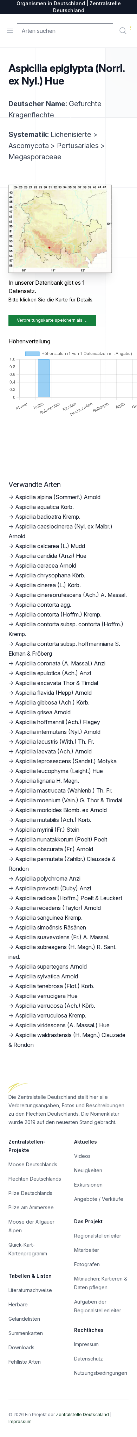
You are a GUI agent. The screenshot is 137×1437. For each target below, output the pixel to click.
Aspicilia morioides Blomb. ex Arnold (61, 810)
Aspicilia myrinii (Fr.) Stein (47, 829)
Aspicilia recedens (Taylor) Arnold (58, 907)
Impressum (86, 1344)
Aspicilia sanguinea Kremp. (49, 917)
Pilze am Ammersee (31, 1207)
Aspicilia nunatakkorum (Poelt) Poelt (61, 839)
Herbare (18, 1304)
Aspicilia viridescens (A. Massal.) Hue (62, 1025)
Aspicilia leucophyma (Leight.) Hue (59, 770)
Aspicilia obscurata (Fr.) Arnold (54, 849)
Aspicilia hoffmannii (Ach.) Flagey (57, 721)
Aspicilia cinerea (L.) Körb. (48, 585)
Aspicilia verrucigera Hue (46, 995)
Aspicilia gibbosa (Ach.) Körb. (52, 702)
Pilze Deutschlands (30, 1193)
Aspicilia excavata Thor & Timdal (56, 682)
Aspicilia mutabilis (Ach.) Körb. (53, 819)
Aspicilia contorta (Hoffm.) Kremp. (58, 614)
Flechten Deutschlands (34, 1179)
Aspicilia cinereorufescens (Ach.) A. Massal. (71, 594)
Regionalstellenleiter (97, 1236)
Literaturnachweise (30, 1290)
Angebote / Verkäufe (98, 1199)
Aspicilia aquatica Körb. (44, 506)
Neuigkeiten (88, 1170)
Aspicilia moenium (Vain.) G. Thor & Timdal (68, 800)
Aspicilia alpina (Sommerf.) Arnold (57, 497)
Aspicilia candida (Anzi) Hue (50, 555)
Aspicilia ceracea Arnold (45, 565)
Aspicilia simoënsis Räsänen (50, 927)
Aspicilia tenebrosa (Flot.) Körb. (54, 986)
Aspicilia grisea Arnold (43, 712)
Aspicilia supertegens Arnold (51, 966)
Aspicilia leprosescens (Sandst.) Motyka (66, 761)
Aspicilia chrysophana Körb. (50, 575)
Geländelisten (24, 1319)
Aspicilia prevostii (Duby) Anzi (53, 888)
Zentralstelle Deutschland (82, 1414)
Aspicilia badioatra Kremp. (47, 516)
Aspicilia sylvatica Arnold (46, 976)
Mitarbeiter (86, 1250)
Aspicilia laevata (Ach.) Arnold (53, 751)
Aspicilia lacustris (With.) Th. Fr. (54, 741)
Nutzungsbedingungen (100, 1373)
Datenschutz (88, 1359)
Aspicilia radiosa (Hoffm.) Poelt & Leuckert (68, 898)
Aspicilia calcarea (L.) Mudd (50, 545)
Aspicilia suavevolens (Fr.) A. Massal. (62, 937)
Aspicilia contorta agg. (43, 604)
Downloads (21, 1347)
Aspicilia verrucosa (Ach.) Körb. (55, 1005)
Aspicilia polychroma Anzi (47, 878)
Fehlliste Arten (24, 1362)
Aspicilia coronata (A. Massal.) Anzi (60, 663)
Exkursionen (88, 1185)
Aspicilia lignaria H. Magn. (47, 780)
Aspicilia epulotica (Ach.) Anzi (53, 673)
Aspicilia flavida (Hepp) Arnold (53, 692)
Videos (82, 1156)
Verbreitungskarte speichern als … (52, 320)
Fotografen (87, 1264)
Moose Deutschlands (32, 1164)
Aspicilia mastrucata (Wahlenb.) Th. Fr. (63, 790)
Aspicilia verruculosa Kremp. (50, 1015)
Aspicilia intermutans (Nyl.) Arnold (57, 731)
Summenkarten (25, 1333)
